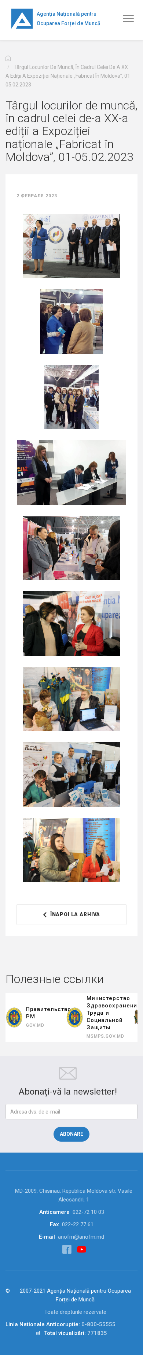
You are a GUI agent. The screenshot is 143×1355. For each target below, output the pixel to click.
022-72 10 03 (88, 1212)
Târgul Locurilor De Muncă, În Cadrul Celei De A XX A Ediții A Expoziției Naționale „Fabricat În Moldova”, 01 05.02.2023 (68, 76)
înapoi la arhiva (75, 914)
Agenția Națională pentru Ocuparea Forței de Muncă (68, 18)
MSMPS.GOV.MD (105, 1036)
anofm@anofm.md (81, 1237)
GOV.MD (35, 1025)
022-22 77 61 (78, 1224)
